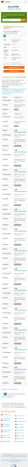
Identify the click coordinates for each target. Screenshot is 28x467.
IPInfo (14, 64)
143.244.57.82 (20, 438)
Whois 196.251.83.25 (14, 71)
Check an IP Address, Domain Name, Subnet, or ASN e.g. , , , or (13, 15)
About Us (7, 460)
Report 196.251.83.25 (14, 67)
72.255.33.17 (20, 424)
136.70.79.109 (20, 418)
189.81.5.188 (6, 436)
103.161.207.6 (20, 441)
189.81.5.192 (20, 433)
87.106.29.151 (6, 424)
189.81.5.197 (6, 432)
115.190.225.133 (21, 421)
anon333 (19, 97)
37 (11, 396)
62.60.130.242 (6, 426)
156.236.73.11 (6, 418)
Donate (17, 461)
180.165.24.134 (7, 414)
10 (3, 396)
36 (8, 396)
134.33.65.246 (6, 441)
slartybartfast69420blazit (20, 132)
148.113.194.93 (7, 437)
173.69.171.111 (21, 416)
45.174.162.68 (20, 427)
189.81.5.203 (20, 430)
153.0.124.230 (20, 436)
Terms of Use (18, 456)
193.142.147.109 (7, 430)
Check (23, 20)
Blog (3, 460)
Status (13, 461)
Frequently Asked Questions (16, 460)
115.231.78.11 (6, 420)
